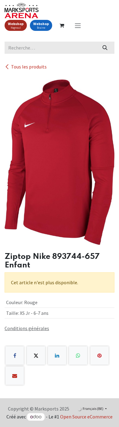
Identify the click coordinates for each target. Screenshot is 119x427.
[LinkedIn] (57, 355)
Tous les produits (29, 67)
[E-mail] (14, 375)
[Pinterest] (99, 355)
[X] (36, 355)
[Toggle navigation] (78, 25)
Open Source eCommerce (86, 417)
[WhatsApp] (78, 355)
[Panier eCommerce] (61, 25)
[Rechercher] (105, 48)
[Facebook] (14, 355)
